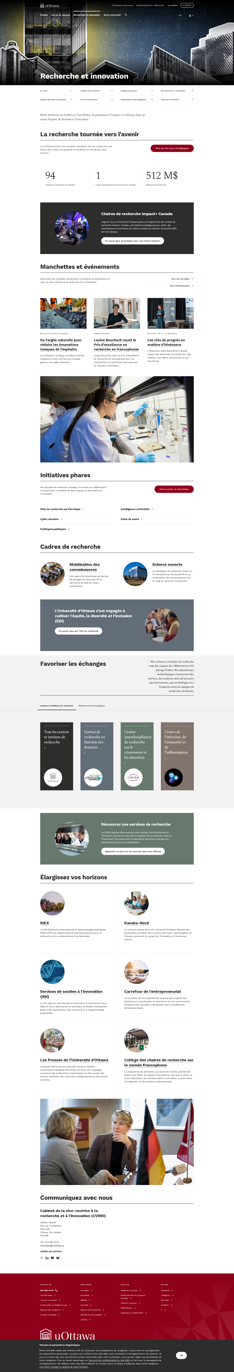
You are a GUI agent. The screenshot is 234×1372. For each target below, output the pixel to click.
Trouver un (48, 1300)
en (180, 15)
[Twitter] (41, 1258)
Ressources (50, 1310)
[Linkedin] (47, 1257)
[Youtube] (52, 1258)
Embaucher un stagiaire (53, 1305)
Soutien (48, 1315)
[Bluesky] (57, 1257)
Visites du (129, 1290)
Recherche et (91, 1315)
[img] (49, 5)
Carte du (129, 1303)
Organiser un (132, 1313)
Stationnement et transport (133, 1296)
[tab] (57, 707)
